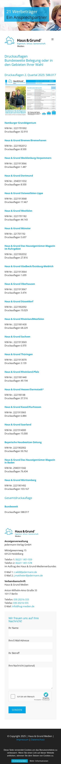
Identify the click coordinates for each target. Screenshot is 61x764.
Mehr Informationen (39, 761)
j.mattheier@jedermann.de (28, 575)
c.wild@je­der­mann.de (25, 572)
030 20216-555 (21, 602)
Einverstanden (19, 761)
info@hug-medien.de (23, 606)
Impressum (22, 739)
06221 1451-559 (23, 559)
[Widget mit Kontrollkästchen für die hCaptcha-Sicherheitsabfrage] (30, 696)
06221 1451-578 (23, 563)
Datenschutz (38, 739)
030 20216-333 (21, 599)
